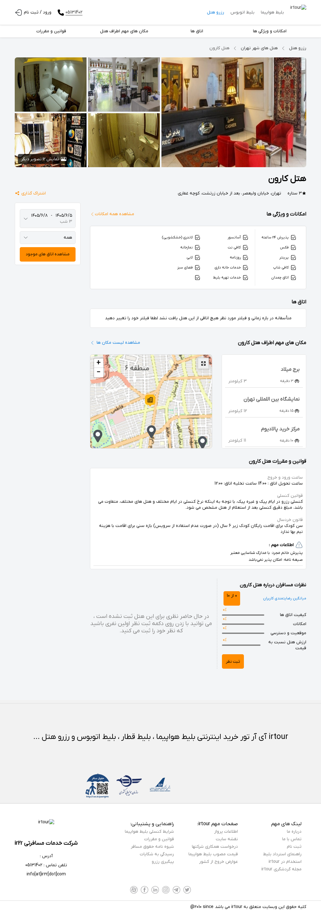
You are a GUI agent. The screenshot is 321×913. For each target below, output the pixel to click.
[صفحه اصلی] (298, 12)
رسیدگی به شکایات (157, 854)
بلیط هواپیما (272, 12)
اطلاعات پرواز (226, 832)
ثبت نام (294, 847)
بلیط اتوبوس (242, 12)
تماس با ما (292, 839)
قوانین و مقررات (159, 839)
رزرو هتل (215, 12)
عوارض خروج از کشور (218, 862)
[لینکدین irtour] (155, 890)
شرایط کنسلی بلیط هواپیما (149, 832)
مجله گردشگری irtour (281, 869)
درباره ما (294, 832)
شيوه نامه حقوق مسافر (152, 847)
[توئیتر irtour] (187, 890)
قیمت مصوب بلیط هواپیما (213, 854)
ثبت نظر (233, 661)
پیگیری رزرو (163, 862)
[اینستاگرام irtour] (166, 890)
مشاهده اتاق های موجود (48, 254)
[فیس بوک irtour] (144, 890)
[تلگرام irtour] (176, 890)
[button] (150, 400)
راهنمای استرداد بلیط (282, 854)
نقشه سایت (227, 839)
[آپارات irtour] (134, 890)
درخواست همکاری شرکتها (215, 847)
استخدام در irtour (285, 862)
